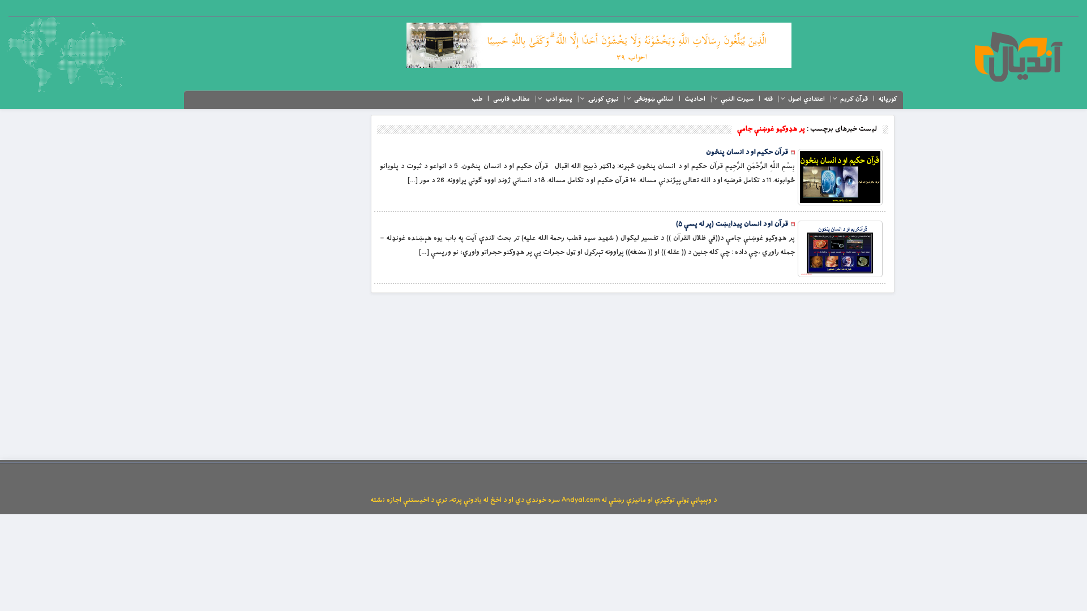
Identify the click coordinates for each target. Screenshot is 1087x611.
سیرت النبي (737, 99)
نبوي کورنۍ (603, 99)
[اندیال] (1018, 56)
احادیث (694, 99)
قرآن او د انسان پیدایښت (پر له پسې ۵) (732, 224)
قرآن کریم (854, 99)
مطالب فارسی (511, 99)
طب (477, 99)
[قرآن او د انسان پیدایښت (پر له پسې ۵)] (840, 249)
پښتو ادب (558, 99)
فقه (768, 99)
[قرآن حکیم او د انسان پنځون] (840, 177)
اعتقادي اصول (806, 99)
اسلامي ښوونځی (654, 99)
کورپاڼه (888, 99)
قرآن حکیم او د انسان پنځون (747, 152)
